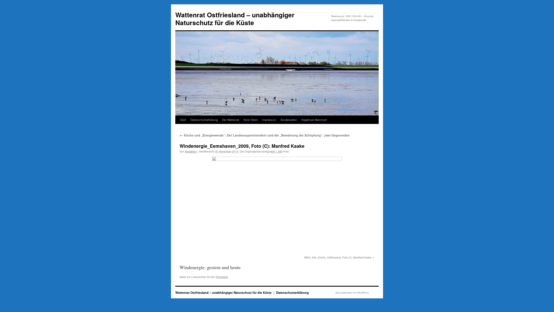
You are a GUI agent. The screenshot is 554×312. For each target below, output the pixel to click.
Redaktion (191, 151)
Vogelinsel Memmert (314, 120)
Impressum (269, 120)
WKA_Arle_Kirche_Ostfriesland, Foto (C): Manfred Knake (337, 257)
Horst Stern (250, 120)
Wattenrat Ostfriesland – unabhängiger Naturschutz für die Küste (235, 18)
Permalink (222, 277)
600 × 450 (276, 151)
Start (183, 120)
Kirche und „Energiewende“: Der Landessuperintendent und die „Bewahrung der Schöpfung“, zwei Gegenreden (265, 135)
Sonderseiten (288, 120)
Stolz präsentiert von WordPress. (352, 292)
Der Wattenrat (230, 120)
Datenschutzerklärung (204, 120)
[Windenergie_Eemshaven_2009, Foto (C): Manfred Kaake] (277, 205)
